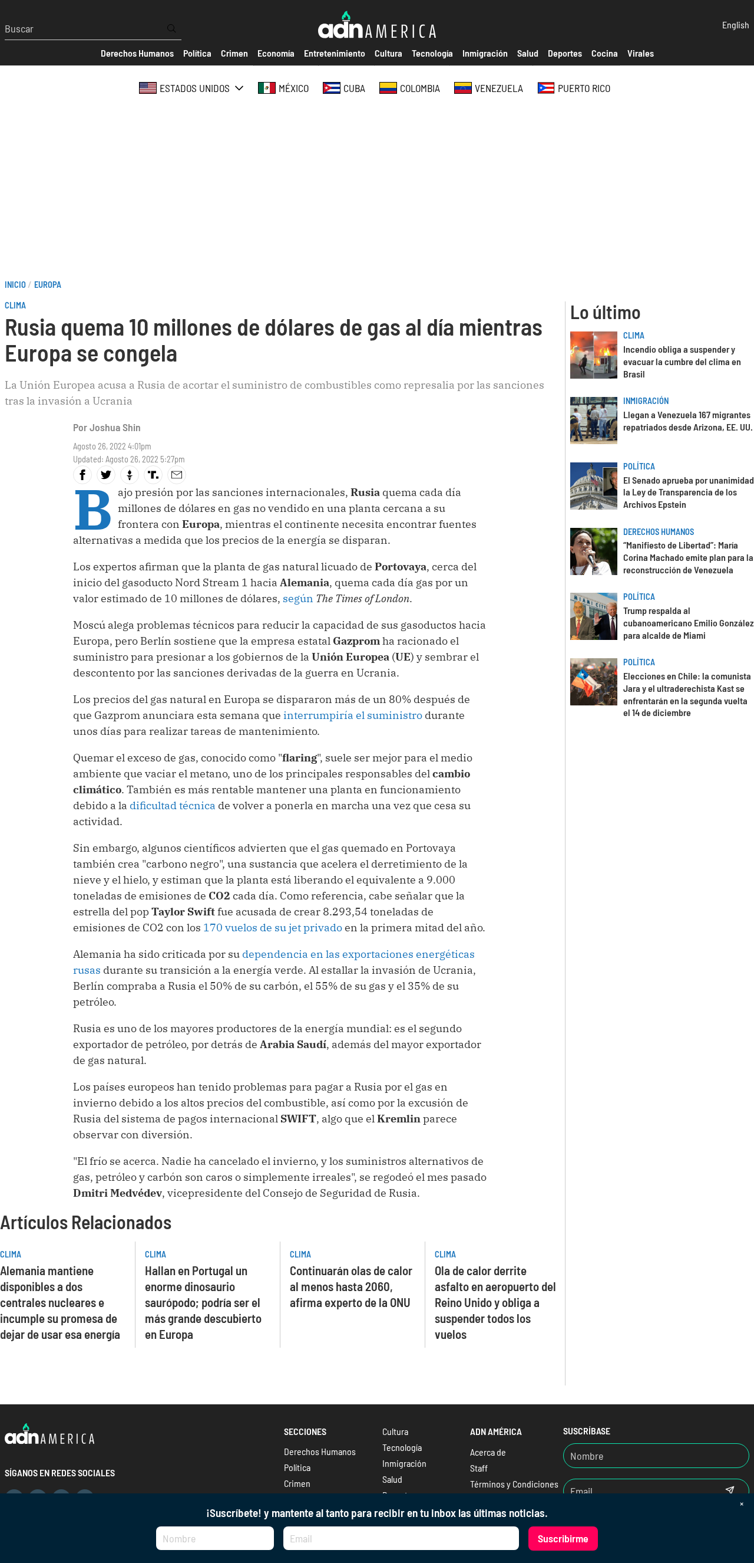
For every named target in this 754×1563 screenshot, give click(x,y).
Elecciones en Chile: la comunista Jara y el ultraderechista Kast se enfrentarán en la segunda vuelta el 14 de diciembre (687, 694)
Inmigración (646, 401)
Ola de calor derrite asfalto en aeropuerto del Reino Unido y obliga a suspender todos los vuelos (495, 1302)
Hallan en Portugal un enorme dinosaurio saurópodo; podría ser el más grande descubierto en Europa (203, 1302)
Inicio (15, 285)
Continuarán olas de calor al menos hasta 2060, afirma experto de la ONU (351, 1286)
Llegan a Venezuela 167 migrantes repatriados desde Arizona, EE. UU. (688, 420)
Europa (47, 285)
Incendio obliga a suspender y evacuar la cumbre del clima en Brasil (682, 361)
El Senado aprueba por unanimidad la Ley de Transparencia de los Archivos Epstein (688, 492)
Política (639, 466)
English (735, 24)
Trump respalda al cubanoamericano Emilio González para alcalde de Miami (688, 623)
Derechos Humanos (658, 532)
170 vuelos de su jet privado (272, 927)
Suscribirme (563, 1538)
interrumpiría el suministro (352, 715)
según (298, 598)
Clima (15, 305)
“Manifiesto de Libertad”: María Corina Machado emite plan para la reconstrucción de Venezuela (688, 557)
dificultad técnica (173, 805)
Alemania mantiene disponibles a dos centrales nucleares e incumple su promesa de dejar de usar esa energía (60, 1302)
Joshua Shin (115, 427)
